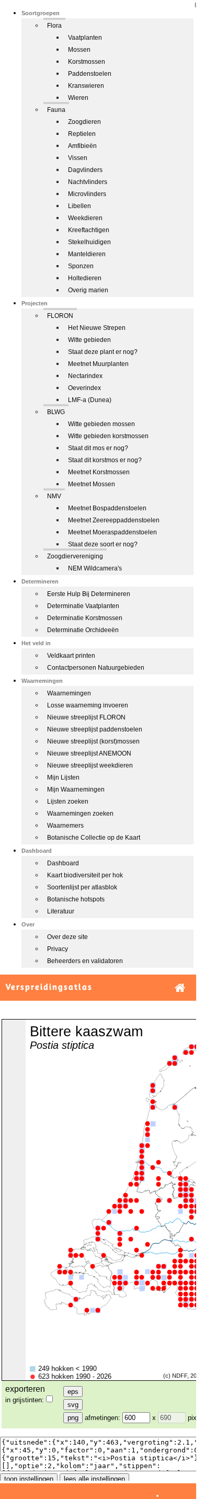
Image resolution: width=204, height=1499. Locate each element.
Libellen (79, 206)
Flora (54, 25)
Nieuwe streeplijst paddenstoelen (94, 729)
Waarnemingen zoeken (80, 813)
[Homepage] (180, 987)
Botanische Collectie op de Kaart (93, 837)
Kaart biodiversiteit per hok (85, 875)
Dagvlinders (85, 170)
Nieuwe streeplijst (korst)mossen (93, 741)
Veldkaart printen (71, 655)
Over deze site (67, 937)
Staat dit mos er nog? (98, 448)
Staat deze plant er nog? (103, 352)
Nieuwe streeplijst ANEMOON (89, 753)
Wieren (78, 97)
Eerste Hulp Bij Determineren (88, 594)
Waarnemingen (69, 693)
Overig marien (88, 290)
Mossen (79, 49)
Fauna (56, 109)
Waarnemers (65, 825)
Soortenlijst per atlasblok (82, 887)
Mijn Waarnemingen (76, 789)
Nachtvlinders (87, 182)
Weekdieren (85, 218)
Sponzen (81, 266)
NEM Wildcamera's (95, 568)
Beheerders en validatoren (85, 961)
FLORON (60, 315)
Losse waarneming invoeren (87, 705)
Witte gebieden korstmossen (108, 436)
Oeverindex (84, 388)
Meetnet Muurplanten (98, 364)
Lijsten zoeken (67, 801)
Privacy (57, 949)
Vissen (77, 158)
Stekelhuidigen (89, 242)
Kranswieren (86, 85)
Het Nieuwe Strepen (97, 327)
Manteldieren (87, 254)
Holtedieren (84, 278)
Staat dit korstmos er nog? (105, 460)
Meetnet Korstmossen (99, 472)
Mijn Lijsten (63, 777)
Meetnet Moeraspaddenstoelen (112, 532)
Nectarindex (85, 376)
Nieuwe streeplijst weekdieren (90, 765)
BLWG (56, 412)
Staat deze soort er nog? (103, 544)
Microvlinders (87, 194)
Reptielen (82, 134)
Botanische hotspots (76, 899)
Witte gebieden (89, 340)
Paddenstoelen (89, 73)
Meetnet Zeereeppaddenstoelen (114, 520)
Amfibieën (82, 146)
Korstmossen (86, 61)
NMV (54, 496)
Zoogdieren (84, 121)
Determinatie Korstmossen (84, 618)
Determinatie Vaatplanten (83, 606)
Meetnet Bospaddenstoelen (107, 508)
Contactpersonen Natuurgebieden (95, 667)
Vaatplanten (85, 37)
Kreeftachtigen (88, 230)
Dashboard (63, 863)
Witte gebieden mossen (101, 424)
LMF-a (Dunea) (89, 400)
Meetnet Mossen (91, 484)
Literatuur (60, 911)
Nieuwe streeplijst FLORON (86, 717)
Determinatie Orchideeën (83, 630)
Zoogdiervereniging (75, 556)
